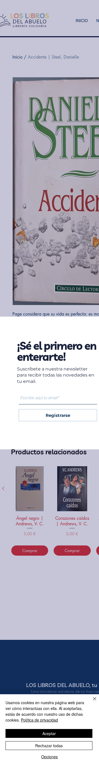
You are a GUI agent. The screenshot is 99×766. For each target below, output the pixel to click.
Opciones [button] (49, 756)
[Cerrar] (91, 702)
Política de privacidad (39, 720)
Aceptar (49, 733)
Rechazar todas (49, 745)
